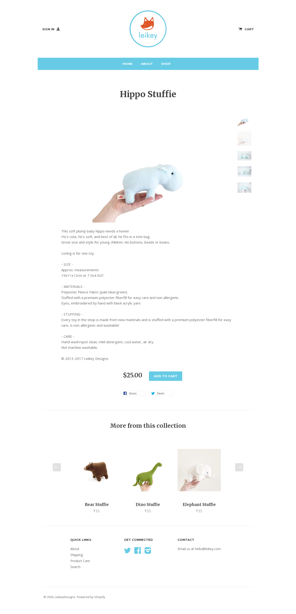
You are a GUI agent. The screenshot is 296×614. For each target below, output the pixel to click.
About (147, 64)
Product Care (80, 561)
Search (75, 567)
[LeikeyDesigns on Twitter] (127, 552)
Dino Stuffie (148, 504)
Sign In (48, 29)
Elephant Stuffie (199, 504)
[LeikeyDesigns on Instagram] (147, 552)
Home (128, 64)
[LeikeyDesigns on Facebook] (137, 552)
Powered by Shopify (91, 597)
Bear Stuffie (97, 504)
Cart (249, 29)
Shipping (76, 555)
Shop (166, 64)
